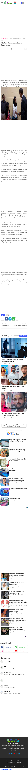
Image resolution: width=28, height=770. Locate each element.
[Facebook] (6, 319)
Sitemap (19, 762)
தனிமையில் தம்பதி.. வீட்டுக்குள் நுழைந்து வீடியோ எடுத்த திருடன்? (12, 360)
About (12, 760)
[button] (22, 3)
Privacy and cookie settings (7, 769)
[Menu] (2, 3)
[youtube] (14, 753)
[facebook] (9, 753)
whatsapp (22, 647)
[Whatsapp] (13, 319)
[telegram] (19, 753)
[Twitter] (10, 319)
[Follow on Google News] (14, 435)
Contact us (19, 760)
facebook (8, 647)
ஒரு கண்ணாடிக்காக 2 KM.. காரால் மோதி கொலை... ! (13, 387)
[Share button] (16, 319)
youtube (22, 651)
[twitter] (12, 753)
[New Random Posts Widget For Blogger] (26, 508)
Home (2, 38)
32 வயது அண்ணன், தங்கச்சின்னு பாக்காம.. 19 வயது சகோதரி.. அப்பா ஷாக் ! (13, 414)
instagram (8, 651)
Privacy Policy (11, 762)
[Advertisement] (14, 20)
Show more (23, 335)
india (6, 38)
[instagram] (17, 753)
